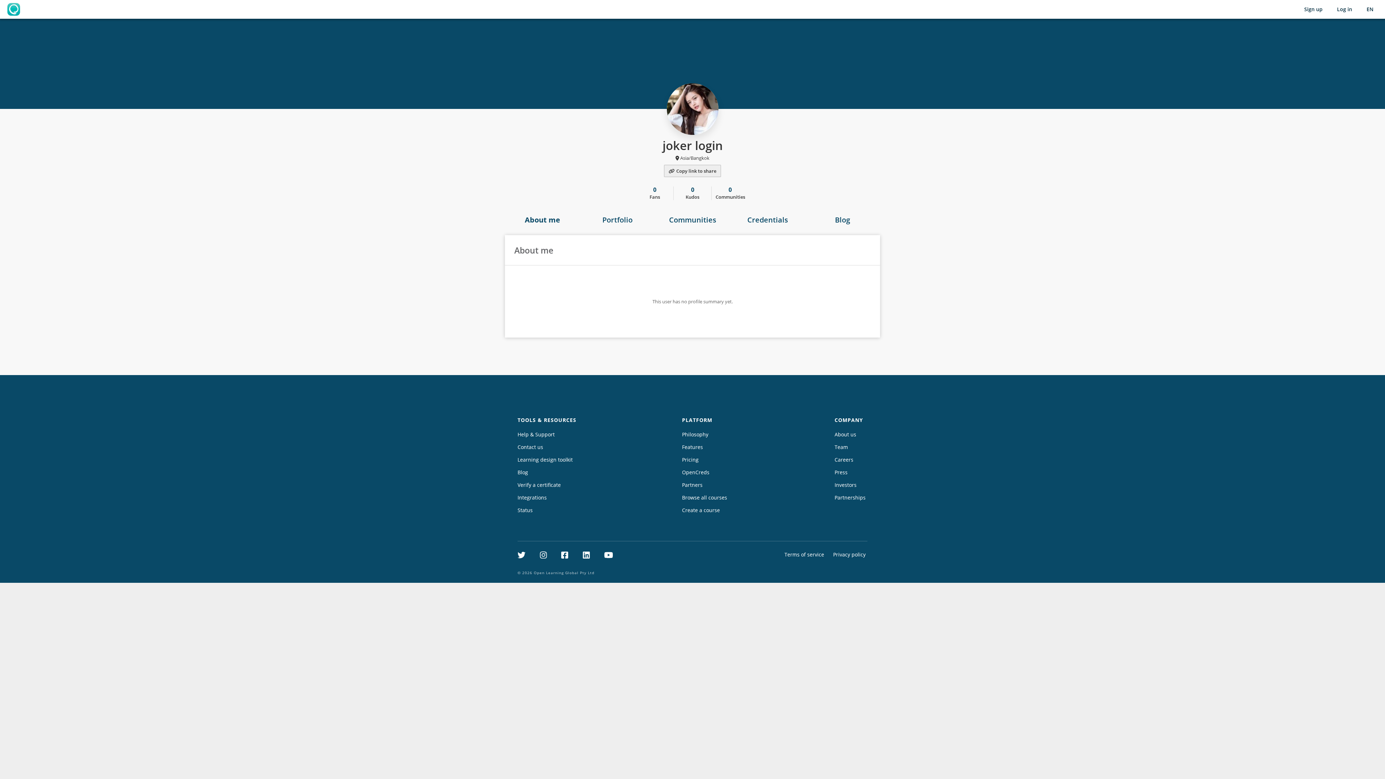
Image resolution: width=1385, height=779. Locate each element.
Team (841, 447)
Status (525, 510)
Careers (844, 459)
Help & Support (536, 434)
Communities (692, 220)
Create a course (701, 510)
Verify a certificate (539, 484)
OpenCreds (695, 472)
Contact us (530, 447)
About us (845, 434)
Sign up (1313, 9)
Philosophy (695, 434)
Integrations (532, 497)
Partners (692, 484)
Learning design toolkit (545, 459)
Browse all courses (704, 497)
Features (692, 447)
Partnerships (850, 497)
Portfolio (617, 220)
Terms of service (804, 554)
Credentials (767, 220)
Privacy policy (849, 554)
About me (542, 220)
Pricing (690, 459)
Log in (1344, 9)
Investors (846, 484)
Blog (842, 220)
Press (841, 472)
